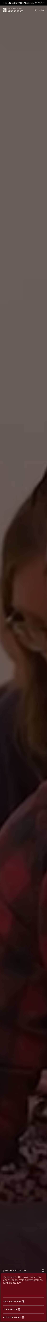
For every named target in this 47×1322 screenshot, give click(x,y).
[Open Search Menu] (35, 10)
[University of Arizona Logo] (13, 10)
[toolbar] (43, 1270)
